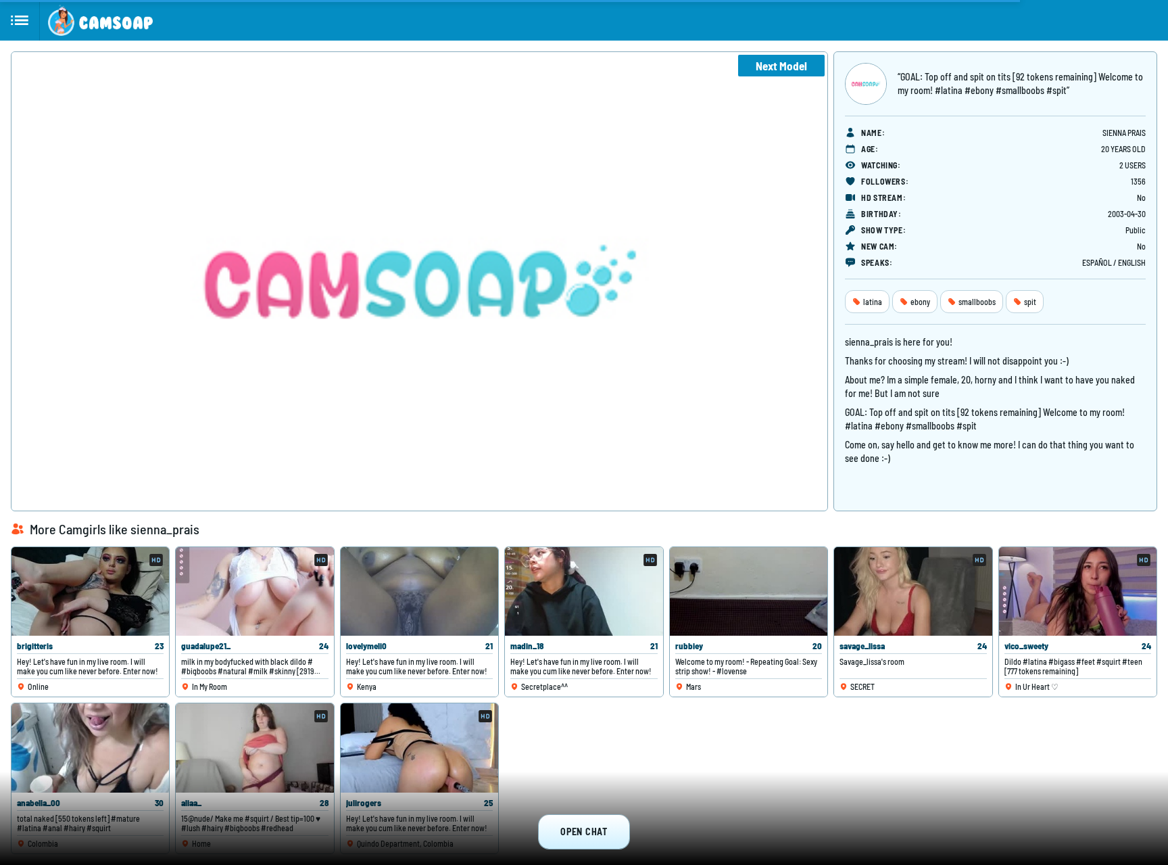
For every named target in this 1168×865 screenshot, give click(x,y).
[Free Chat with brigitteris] (90, 591)
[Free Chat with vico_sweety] (1078, 591)
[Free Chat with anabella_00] (90, 747)
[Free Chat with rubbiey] (748, 591)
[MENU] (20, 20)
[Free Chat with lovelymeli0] (419, 591)
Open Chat (583, 831)
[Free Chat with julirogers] (419, 747)
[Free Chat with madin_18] (583, 591)
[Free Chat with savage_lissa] (913, 591)
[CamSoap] (100, 20)
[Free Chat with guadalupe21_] (254, 591)
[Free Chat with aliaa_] (254, 747)
